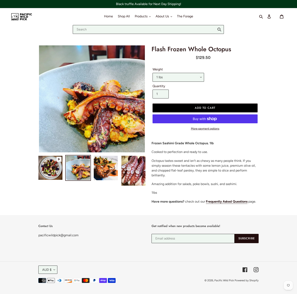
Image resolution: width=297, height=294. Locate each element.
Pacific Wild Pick (224, 280)
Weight (158, 69)
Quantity (159, 86)
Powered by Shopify (247, 280)
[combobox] (148, 29)
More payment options (205, 128)
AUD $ (47, 270)
